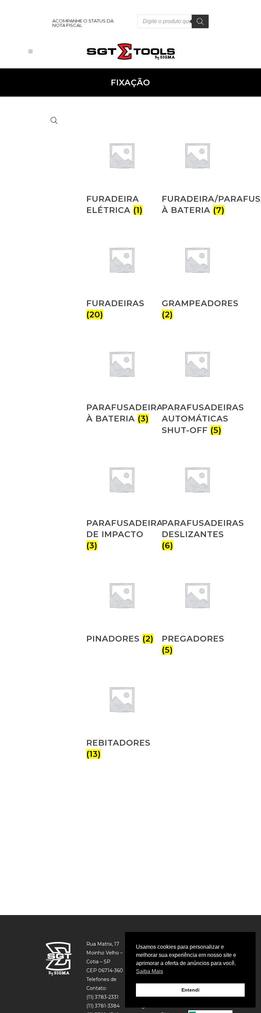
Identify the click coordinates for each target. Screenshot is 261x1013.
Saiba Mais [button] (149, 971)
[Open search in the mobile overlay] (173, 21)
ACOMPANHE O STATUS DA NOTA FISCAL (83, 23)
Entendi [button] (190, 990)
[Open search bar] (54, 120)
